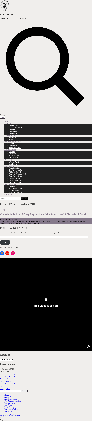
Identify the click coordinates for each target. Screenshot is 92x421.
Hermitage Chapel (15, 182)
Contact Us (8, 194)
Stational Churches (15, 192)
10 (3, 379)
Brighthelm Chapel (15, 176)
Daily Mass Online (11, 184)
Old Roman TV (14, 146)
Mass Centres (9, 166)
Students (12, 152)
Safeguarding (13, 154)
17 (3, 381)
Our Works (13, 131)
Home (6, 121)
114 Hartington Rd (15, 170)
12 (8, 379)
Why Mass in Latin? (16, 188)
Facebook (12, 137)
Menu (2, 117)
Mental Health (14, 156)
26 (8, 384)
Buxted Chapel (14, 178)
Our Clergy (8, 160)
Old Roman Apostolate (12, 142)
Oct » (8, 389)
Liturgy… (3, 210)
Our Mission (13, 129)
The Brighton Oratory (7, 14)
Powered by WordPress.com (10, 415)
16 (1, 381)
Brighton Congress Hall (17, 174)
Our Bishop (13, 164)
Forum (11, 144)
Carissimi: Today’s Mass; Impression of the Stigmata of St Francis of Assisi (43, 214)
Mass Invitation (18, 127)
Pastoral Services (10, 150)
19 (8, 381)
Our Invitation (14, 125)
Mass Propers (14, 190)
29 (15, 384)
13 (10, 379)
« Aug (2, 389)
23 (1, 384)
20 (10, 381)
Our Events (13, 133)
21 (12, 381)
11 (6, 379)
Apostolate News (10, 135)
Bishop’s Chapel (15, 172)
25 (6, 384)
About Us (7, 123)
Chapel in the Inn (15, 180)
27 (10, 384)
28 (12, 384)
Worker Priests (14, 162)
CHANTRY (13, 158)
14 (12, 379)
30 (1, 386)
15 (15, 379)
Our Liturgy (13, 186)
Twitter (11, 140)
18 (6, 381)
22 (15, 381)
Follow (5, 242)
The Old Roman (15, 148)
